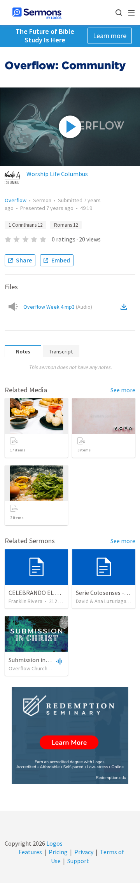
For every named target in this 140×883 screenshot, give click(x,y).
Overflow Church (28, 668)
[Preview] (58, 661)
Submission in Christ (36, 660)
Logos (54, 843)
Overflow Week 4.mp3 (57, 306)
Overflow (15, 200)
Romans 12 (66, 225)
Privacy (83, 852)
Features (30, 852)
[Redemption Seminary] (70, 735)
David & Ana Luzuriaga (101, 601)
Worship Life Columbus (57, 174)
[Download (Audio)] (125, 307)
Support (78, 861)
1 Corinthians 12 (25, 225)
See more (122, 390)
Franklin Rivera (25, 601)
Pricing (58, 852)
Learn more (109, 35)
